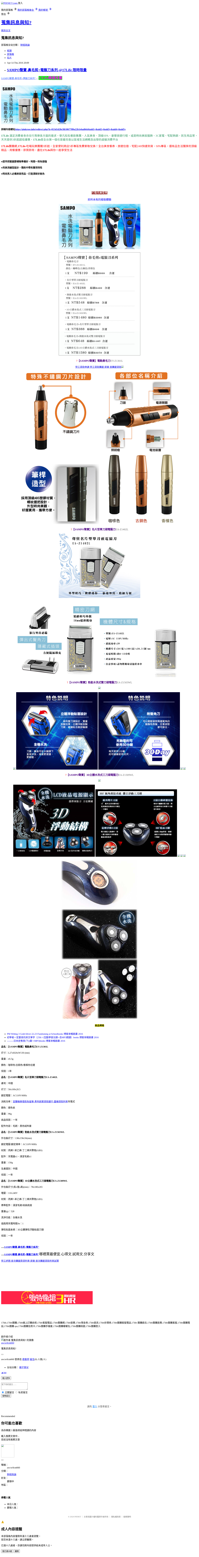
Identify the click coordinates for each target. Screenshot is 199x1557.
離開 (17, 1551)
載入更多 (6, 1378)
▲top (3, 1372)
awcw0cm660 (7, 1343)
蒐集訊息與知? (16, 22)
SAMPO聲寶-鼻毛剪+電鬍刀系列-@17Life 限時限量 (47, 70)
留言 (32, 1359)
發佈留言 (6, 1396)
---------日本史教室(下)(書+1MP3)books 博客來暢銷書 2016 (36, 1041)
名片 (9, 57)
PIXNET (77, 1517)
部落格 (10, 54)
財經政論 (25, 45)
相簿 (9, 51)
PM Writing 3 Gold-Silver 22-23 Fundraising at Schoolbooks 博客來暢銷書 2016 (45, 1034)
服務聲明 (127, 1517)
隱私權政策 (116, 1517)
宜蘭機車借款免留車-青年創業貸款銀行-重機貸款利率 (40, 1101)
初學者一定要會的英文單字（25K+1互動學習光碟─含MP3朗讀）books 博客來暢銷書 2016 (53, 1037)
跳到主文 (5, 30)
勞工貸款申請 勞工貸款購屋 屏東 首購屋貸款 (98, 367)
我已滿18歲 (7, 1551)
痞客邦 (25, 1359)
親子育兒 (24, 1367)
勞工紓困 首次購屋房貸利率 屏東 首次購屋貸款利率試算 (30, 1261)
